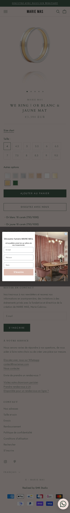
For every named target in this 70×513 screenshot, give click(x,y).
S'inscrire (19, 272)
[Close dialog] (66, 234)
